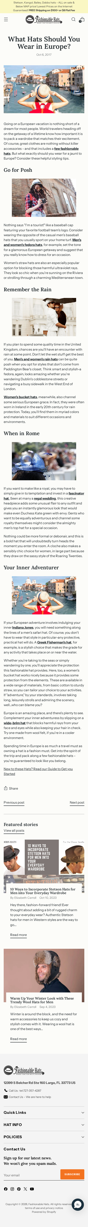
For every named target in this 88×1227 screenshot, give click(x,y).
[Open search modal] (73, 19)
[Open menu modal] (6, 19)
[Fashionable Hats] (44, 19)
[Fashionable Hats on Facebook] (6, 1189)
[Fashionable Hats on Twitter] (25, 1189)
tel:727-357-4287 (25, 1090)
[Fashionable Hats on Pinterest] (19, 1189)
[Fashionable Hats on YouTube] (32, 1189)
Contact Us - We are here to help (30, 1097)
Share (13, 788)
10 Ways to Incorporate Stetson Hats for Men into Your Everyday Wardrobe (43, 891)
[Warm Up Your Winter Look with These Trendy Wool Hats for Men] (44, 975)
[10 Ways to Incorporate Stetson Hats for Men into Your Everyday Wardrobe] (44, 866)
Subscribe (72, 1174)
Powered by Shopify (44, 1211)
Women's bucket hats (20, 397)
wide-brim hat (15, 723)
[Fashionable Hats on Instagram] (12, 1189)
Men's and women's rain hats (36, 359)
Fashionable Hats (38, 1204)
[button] (78, 1205)
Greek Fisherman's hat (54, 642)
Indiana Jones (22, 627)
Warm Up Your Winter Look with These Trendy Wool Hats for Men (42, 1000)
